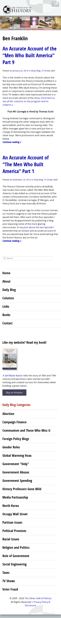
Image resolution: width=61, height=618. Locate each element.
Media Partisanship (15, 497)
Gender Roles (11, 447)
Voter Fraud (10, 589)
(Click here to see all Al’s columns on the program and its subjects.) (29, 101)
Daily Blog (35, 70)
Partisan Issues (12, 522)
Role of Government (15, 556)
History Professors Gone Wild (21, 489)
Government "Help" (15, 464)
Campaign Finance (14, 422)
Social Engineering (14, 564)
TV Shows (45, 70)
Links (5, 306)
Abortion (8, 413)
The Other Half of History (38, 598)
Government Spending (17, 480)
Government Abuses (15, 472)
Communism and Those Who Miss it (26, 430)
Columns (8, 298)
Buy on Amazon (14, 392)
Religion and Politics (16, 547)
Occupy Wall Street (15, 514)
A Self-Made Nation (12, 375)
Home (6, 273)
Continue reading (12, 142)
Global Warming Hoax (16, 455)
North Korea (10, 505)
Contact (7, 323)
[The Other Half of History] (15, 13)
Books (6, 314)
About (6, 281)
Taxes (6, 572)
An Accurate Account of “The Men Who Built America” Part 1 (26, 164)
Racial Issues (10, 539)
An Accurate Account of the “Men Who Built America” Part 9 (30, 55)
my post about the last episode (36, 227)
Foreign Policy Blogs (15, 438)
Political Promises (14, 530)
